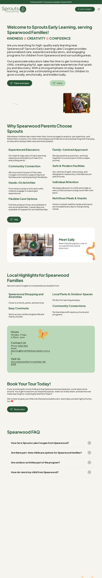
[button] (99, 9)
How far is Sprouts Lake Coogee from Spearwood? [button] (40, 442)
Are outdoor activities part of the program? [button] (35, 462)
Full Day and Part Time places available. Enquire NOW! (51, 2)
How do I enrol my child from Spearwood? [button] (35, 472)
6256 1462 (23, 346)
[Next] (87, 103)
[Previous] (14, 103)
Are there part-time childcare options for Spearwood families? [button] (46, 452)
